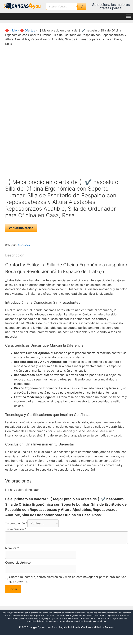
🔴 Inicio (11, 30)
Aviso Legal (59, 627)
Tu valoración (15, 529)
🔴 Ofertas (27, 30)
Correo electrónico (19, 562)
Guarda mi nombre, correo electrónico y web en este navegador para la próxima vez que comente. (67, 579)
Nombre (12, 548)
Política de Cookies (79, 627)
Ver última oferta (21, 228)
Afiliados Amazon (103, 627)
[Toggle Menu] (128, 16)
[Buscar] (81, 6)
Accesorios (23, 245)
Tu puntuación (16, 523)
